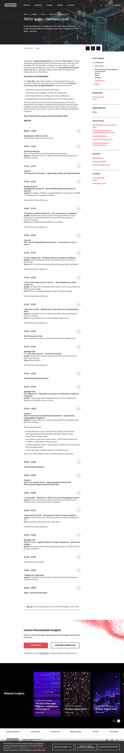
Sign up (29, 607)
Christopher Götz (98, 97)
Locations (71, 5)
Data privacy (55, 732)
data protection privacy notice (35, 748)
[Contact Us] (106, 5)
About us (27, 5)
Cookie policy (35, 732)
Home (26, 14)
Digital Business (98, 158)
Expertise (38, 5)
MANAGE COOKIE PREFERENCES (109, 747)
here (46, 200)
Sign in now (44, 653)
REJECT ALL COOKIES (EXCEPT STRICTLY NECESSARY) (86, 747)
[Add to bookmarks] (88, 48)
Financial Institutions (100, 136)
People (60, 5)
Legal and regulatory (13, 732)
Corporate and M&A (99, 161)
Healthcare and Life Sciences (103, 139)
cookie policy (15, 748)
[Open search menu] (101, 5)
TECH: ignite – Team (99, 183)
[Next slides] (118, 721)
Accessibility (113, 732)
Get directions (100, 81)
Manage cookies (76, 732)
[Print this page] (93, 48)
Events (43, 14)
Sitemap (95, 732)
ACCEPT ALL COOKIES (61, 747)
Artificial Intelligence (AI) (101, 165)
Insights (49, 5)
